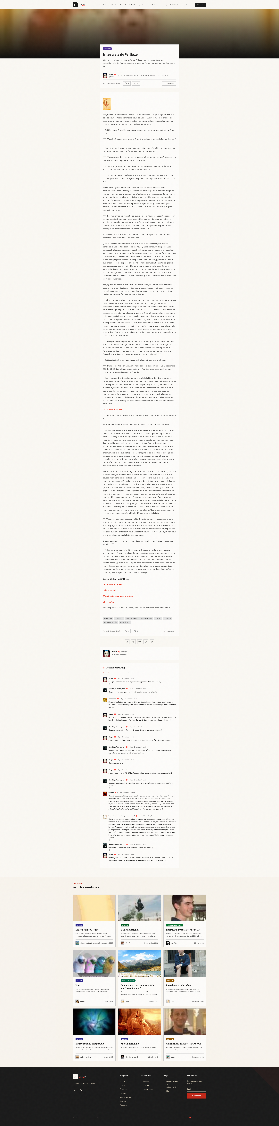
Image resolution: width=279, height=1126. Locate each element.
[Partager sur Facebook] (133, 641)
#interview (108, 618)
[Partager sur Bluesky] (139, 641)
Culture (106, 5)
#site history (125, 622)
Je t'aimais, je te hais (112, 409)
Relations (154, 5)
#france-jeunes (131, 618)
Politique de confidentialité (171, 1086)
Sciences (145, 5)
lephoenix (112, 699)
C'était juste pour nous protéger (118, 596)
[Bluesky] (81, 1090)
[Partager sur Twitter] (127, 641)
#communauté (146, 618)
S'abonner (196, 1096)
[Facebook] (75, 1090)
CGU (167, 1091)
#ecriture (118, 618)
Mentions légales (172, 1081)
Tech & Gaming (134, 5)
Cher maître (108, 602)
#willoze (168, 618)
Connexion (190, 5)
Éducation (114, 5)
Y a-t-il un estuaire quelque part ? (122, 816)
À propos (146, 1081)
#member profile (110, 622)
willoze (111, 793)
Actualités (97, 5)
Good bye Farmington (117, 689)
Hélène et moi (109, 590)
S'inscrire (200, 5)
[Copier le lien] (152, 641)
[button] (139, 33)
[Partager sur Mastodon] (146, 641)
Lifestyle (123, 5)
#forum (158, 618)
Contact (146, 1085)
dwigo (114, 651)
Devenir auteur (148, 1089)
